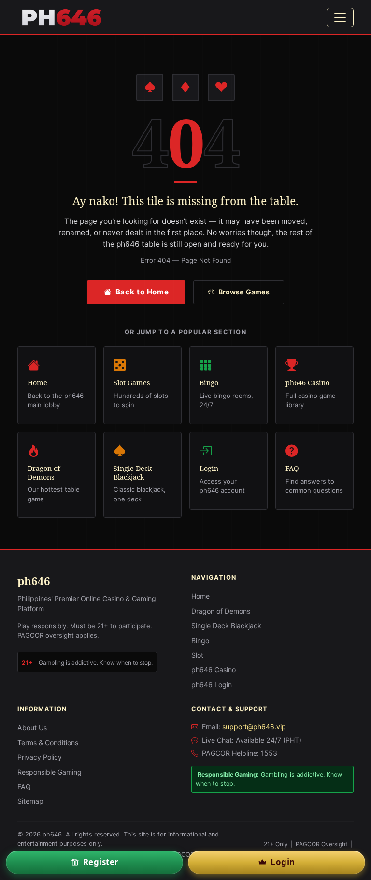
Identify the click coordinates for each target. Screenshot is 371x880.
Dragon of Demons (220, 611)
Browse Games (244, 292)
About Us (32, 727)
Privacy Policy (39, 757)
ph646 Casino (213, 669)
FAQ (24, 786)
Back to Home (142, 291)
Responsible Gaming (49, 772)
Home (200, 596)
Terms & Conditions (47, 742)
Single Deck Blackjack (226, 625)
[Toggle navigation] (340, 17)
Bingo (200, 640)
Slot (197, 655)
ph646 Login (211, 684)
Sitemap (30, 801)
